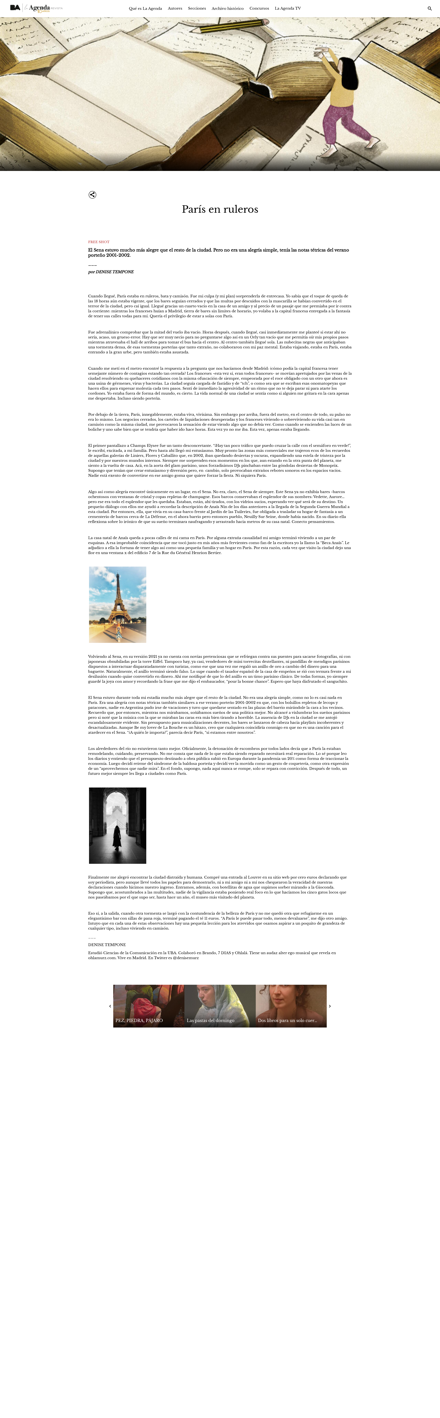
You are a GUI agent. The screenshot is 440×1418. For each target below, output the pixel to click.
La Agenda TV (288, 8)
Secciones (197, 8)
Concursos (259, 8)
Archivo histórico (228, 8)
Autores (175, 8)
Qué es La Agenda (145, 8)
